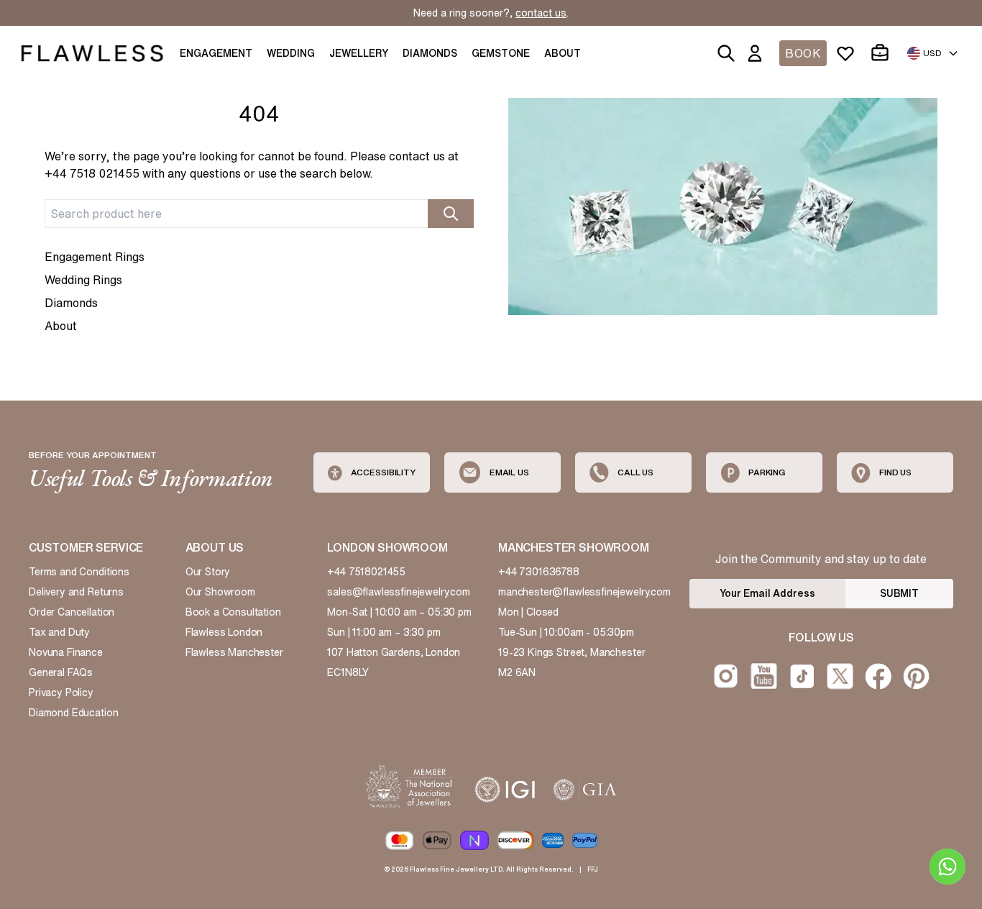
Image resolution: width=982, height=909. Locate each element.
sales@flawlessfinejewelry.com (398, 592)
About (61, 326)
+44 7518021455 (366, 572)
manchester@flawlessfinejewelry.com (584, 592)
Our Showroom (220, 592)
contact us (540, 13)
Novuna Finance (66, 652)
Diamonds (71, 303)
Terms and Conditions (79, 572)
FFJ (592, 869)
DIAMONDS (430, 53)
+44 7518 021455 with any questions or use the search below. (209, 173)
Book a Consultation (233, 612)
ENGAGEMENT (216, 53)
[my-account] (758, 53)
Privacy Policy (61, 693)
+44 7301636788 (538, 572)
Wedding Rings (83, 280)
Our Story (208, 572)
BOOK (803, 53)
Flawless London (224, 632)
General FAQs (61, 672)
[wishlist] (848, 53)
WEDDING (291, 53)
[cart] (883, 53)
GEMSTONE (501, 53)
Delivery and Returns (76, 592)
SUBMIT (899, 593)
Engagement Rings (94, 256)
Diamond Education (73, 713)
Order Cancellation (71, 612)
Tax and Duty (59, 632)
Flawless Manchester (234, 652)
